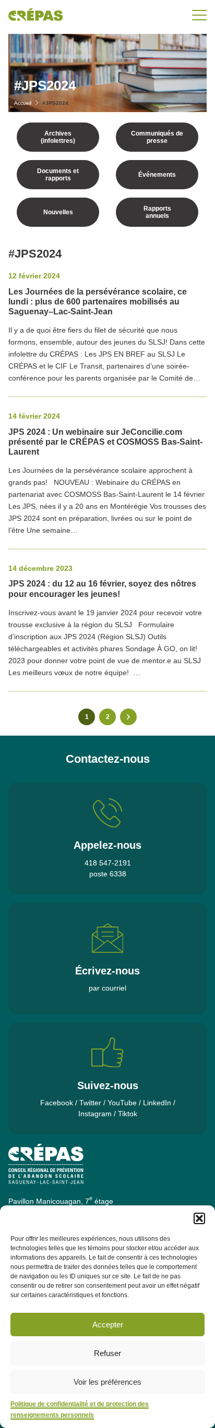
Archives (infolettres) (58, 137)
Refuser (107, 1353)
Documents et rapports (58, 174)
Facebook (56, 1103)
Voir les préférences (107, 1381)
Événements (157, 174)
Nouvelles (58, 212)
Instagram (95, 1113)
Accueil (22, 103)
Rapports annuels (157, 212)
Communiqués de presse (157, 137)
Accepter (107, 1324)
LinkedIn (157, 1103)
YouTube (122, 1103)
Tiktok (127, 1113)
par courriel (107, 988)
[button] (199, 1218)
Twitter (90, 1103)
